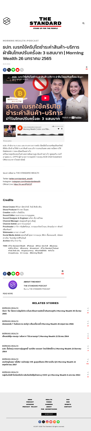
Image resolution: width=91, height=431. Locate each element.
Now (68, 402)
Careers (49, 404)
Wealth (49, 399)
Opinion (30, 404)
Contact (68, 406)
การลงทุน (24, 253)
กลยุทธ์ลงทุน (14, 253)
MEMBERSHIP (49, 414)
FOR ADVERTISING (49, 409)
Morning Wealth (37, 253)
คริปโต (51, 250)
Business (54, 246)
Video (49, 402)
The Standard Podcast (50, 248)
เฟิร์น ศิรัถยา (14, 248)
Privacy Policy (30, 406)
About (49, 406)
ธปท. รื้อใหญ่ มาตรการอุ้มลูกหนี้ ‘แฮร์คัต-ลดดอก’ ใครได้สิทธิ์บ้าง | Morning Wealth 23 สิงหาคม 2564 (41, 350)
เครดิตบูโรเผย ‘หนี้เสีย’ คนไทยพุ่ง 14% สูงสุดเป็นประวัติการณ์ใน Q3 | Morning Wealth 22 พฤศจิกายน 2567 (39, 363)
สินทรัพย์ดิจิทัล (41, 250)
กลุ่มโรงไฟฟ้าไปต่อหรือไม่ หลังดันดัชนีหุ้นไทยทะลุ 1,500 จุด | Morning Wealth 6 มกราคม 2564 (41, 375)
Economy (24, 248)
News (30, 399)
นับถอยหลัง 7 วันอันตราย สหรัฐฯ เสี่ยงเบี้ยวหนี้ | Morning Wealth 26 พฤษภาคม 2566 (38, 324)
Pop (68, 399)
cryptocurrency (28, 250)
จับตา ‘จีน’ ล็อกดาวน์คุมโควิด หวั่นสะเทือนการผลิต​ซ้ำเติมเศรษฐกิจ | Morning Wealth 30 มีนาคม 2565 (41, 312)
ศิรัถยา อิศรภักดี (42, 246)
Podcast (33, 40)
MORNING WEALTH (14, 40)
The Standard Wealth (17, 246)
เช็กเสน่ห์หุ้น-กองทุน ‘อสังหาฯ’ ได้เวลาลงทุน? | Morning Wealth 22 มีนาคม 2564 (35, 336)
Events (68, 404)
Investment (35, 248)
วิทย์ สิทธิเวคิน (14, 250)
